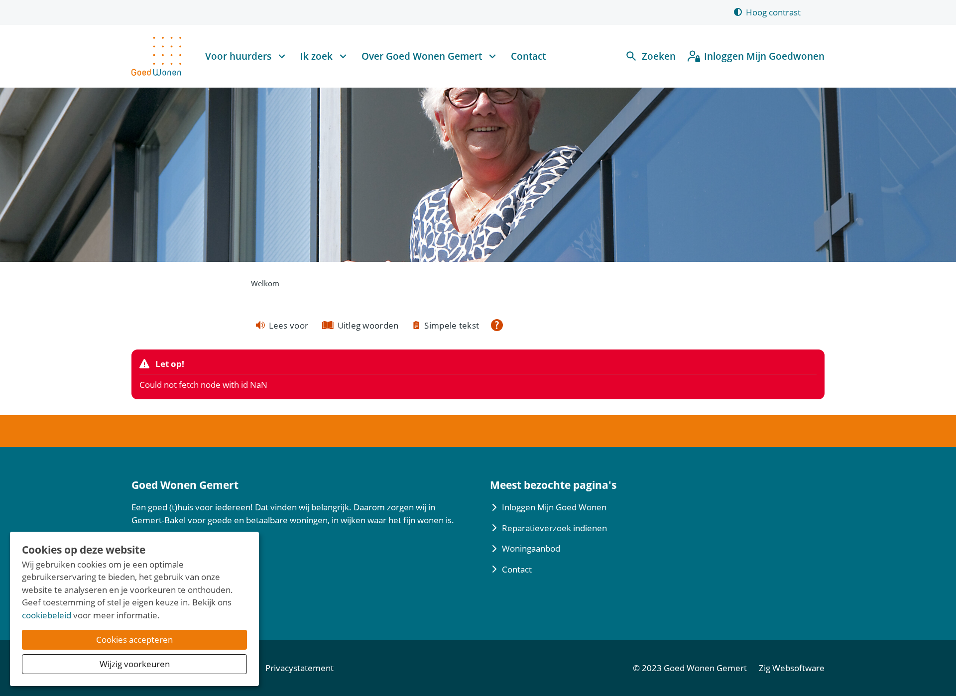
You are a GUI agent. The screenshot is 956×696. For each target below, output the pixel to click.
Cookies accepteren (134, 639)
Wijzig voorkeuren (135, 664)
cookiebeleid (46, 615)
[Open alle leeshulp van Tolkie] (497, 325)
